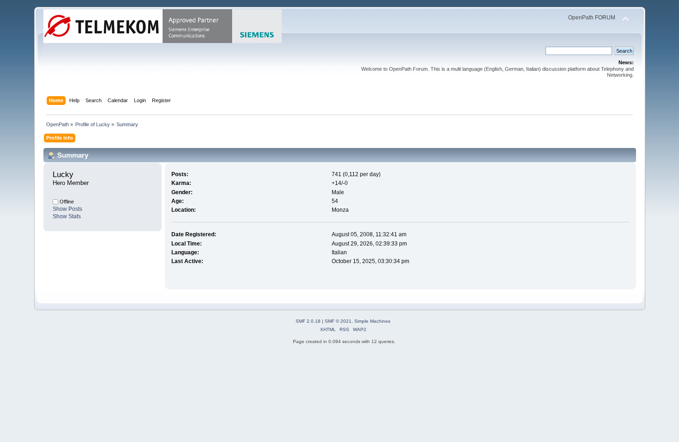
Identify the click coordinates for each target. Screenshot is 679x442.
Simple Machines (372, 321)
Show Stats (67, 216)
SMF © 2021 (338, 321)
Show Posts (67, 209)
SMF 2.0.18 (308, 321)
